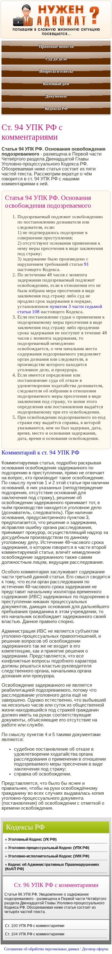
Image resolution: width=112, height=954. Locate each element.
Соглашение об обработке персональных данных (41, 949)
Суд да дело (56, 59)
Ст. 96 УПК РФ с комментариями (56, 885)
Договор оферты (95, 949)
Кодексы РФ (56, 108)
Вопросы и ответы (56, 71)
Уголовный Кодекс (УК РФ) (32, 839)
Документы (56, 96)
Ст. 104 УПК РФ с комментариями (34, 934)
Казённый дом (56, 83)
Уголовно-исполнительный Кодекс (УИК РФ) (48, 856)
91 (86, 264)
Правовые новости (56, 46)
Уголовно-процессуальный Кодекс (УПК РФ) (48, 848)
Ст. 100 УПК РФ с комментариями (34, 926)
